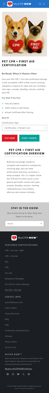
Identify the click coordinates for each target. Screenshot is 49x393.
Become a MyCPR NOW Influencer (18, 369)
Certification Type (10, 122)
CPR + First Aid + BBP (14, 250)
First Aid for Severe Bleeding (17, 284)
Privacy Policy (11, 342)
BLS (6, 262)
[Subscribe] (41, 224)
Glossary (8, 336)
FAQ (7, 325)
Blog (7, 319)
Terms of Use (10, 347)
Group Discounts (12, 314)
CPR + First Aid (11, 256)
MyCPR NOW (21, 386)
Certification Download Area (17, 330)
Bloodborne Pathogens (14, 279)
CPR (7, 267)
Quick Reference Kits (14, 302)
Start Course (29, 138)
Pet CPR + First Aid (13, 290)
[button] (4, 4)
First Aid (8, 273)
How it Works (11, 308)
